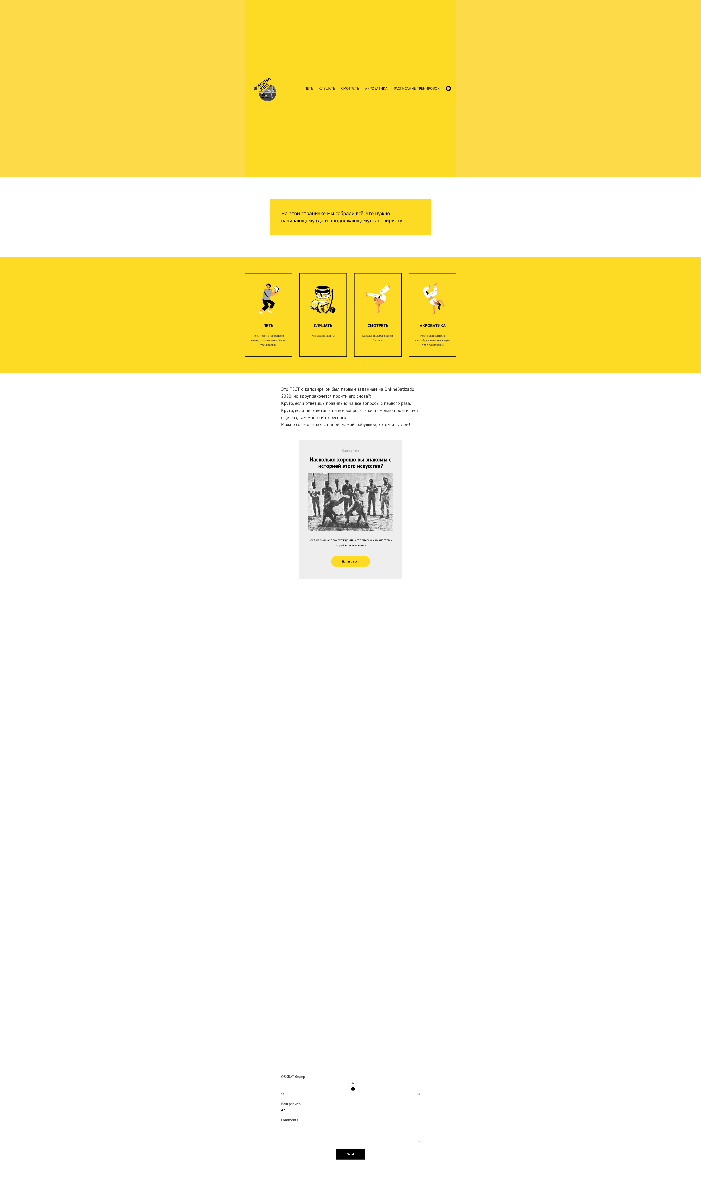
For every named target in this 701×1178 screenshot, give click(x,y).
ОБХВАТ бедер (293, 1076)
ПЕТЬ (308, 88)
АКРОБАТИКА (376, 88)
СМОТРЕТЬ (350, 88)
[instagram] (448, 88)
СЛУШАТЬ (327, 88)
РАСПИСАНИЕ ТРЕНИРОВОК (417, 88)
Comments (289, 1120)
